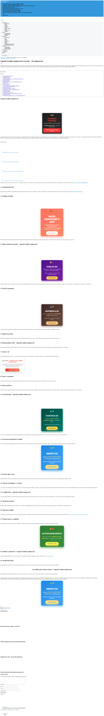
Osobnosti (4, 51)
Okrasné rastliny (7, 47)
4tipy (3, 14)
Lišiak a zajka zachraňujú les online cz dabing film (11, 9)
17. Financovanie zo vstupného (8, 92)
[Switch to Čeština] (3, 16)
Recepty (4, 49)
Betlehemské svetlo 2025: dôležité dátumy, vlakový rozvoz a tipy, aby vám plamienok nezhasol (19, 5)
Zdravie (6, 31)
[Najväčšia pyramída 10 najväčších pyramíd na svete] (11, 670)
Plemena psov (7, 37)
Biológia (6, 35)
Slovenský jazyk (7, 33)
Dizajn (6, 27)
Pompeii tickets (5, 15)
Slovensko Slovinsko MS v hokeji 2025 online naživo (12, 11)
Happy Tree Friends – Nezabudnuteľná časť (11, 161)
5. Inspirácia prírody (6, 80)
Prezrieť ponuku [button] (52, 277)
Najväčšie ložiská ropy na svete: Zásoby (10, 152)
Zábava (6, 25)
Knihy (6, 24)
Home (1, 57)
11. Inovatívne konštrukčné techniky (9, 86)
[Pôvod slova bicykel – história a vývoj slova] (11, 624)
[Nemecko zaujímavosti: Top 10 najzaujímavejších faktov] (11, 639)
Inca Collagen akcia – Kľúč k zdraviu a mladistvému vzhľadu (13, 3)
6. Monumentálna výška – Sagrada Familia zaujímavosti (12, 81)
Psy (5, 38)
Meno (1, 686)
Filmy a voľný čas (8, 28)
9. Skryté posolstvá (6, 84)
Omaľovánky (7, 23)
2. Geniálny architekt (6, 77)
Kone (6, 42)
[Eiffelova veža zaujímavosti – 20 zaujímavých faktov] (9, 170)
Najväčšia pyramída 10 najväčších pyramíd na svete (12, 672)
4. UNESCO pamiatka (6, 79)
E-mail (1, 688)
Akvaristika (7, 41)
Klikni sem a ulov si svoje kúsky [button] (52, 130)
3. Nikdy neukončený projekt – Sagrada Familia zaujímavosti (13, 78)
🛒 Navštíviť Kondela (12, 370)
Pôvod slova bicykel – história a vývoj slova (10, 626)
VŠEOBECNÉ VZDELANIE (5, 58)
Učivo (4, 32)
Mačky (6, 39)
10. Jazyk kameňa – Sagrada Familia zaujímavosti (11, 85)
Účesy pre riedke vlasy (49, 556)
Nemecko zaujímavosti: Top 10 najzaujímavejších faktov (13, 641)
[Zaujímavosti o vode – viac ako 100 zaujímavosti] (9, 654)
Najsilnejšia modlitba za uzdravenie (75, 191)
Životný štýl (5, 22)
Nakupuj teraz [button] (52, 233)
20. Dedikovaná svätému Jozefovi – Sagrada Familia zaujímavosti (14, 95)
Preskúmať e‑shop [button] (52, 543)
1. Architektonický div (6, 76)
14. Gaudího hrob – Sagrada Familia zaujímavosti (11, 89)
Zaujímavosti (7, 30)
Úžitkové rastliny (8, 48)
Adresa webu (2, 690)
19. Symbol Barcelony (6, 94)
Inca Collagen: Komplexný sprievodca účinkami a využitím (13, 4)
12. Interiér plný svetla (6, 87)
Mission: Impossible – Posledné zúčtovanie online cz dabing (13, 8)
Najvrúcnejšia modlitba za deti (81, 182)
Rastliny (4, 45)
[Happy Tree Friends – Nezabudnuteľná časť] (9, 160)
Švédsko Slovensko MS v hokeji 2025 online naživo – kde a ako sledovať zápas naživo (17, 12)
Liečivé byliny (7, 46)
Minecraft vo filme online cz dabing (9, 7)
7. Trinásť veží (5, 82)
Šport (6, 29)
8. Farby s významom (6, 83)
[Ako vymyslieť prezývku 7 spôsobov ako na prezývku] (9, 179)
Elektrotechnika (7, 34)
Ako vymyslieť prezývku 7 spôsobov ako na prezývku (13, 180)
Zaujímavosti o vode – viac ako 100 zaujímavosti (11, 656)
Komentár (2, 684)
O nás (4, 52)
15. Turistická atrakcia (6, 90)
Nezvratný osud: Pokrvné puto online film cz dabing (11, 10)
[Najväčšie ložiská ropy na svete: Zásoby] (9, 151)
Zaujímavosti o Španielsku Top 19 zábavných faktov (78, 514)
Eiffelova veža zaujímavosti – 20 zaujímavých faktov (13, 171)
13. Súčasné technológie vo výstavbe (9, 88)
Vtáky (6, 40)
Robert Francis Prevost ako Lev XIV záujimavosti (11, 6)
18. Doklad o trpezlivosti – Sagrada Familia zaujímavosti (12, 93)
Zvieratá (4, 36)
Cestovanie (7, 26)
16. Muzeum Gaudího (6, 91)
